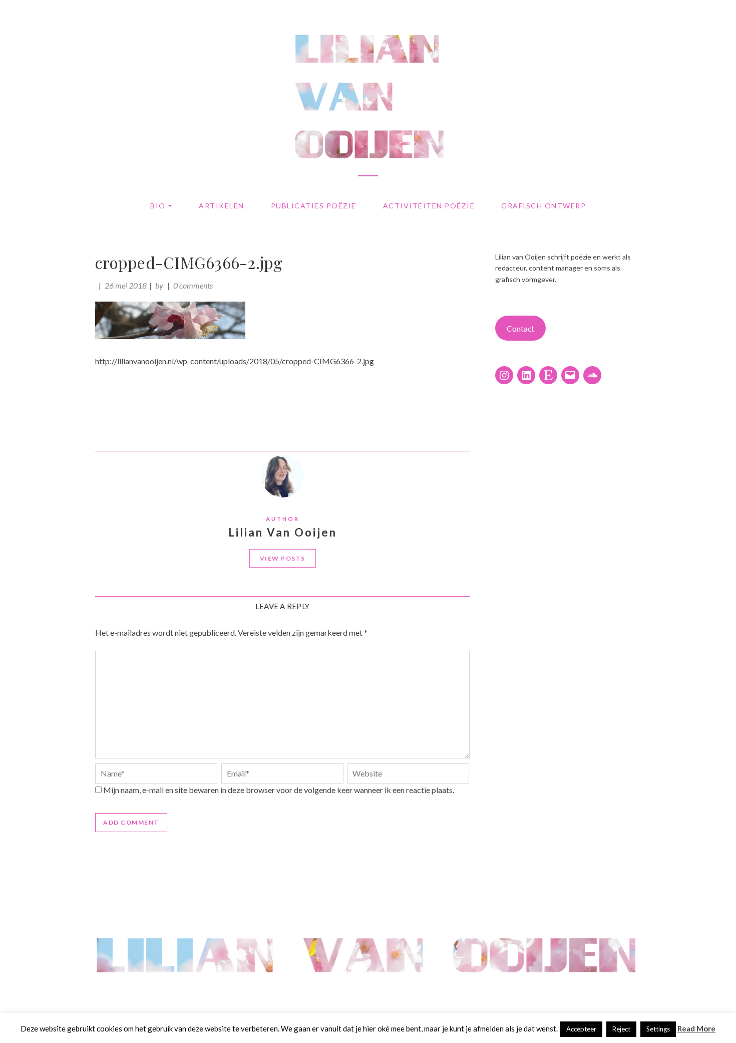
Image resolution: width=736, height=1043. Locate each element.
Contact (520, 328)
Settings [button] (658, 1029)
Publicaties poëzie (313, 205)
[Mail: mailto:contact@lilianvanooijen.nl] (570, 375)
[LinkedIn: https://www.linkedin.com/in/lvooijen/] (526, 375)
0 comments (193, 285)
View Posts (282, 558)
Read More (696, 1028)
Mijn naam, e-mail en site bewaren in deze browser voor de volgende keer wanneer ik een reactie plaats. (278, 790)
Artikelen (221, 205)
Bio (158, 205)
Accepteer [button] (581, 1029)
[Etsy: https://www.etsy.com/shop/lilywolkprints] (548, 375)
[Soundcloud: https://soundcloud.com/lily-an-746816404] (592, 375)
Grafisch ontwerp (543, 205)
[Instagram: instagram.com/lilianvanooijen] (504, 375)
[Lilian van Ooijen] (368, 993)
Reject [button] (621, 1029)
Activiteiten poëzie (429, 205)
